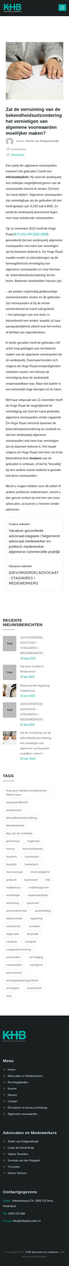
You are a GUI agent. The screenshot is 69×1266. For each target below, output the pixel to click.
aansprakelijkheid (17, 802)
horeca (10, 848)
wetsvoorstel (14, 972)
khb (47, 879)
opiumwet (33, 903)
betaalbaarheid (15, 825)
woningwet (12, 988)
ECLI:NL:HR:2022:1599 (31, 234)
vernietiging (36, 957)
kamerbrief (31, 879)
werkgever (36, 964)
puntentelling (42, 910)
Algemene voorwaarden (22, 1114)
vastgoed (30, 941)
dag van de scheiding (19, 833)
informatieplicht (39, 871)
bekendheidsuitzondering (21, 817)
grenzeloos (13, 841)
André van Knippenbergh (23, 1141)
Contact (12, 1101)
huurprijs (11, 864)
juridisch (11, 879)
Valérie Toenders (18, 1154)
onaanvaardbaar (38, 895)
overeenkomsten (16, 910)
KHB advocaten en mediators (42, 1252)
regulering (36, 918)
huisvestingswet (32, 848)
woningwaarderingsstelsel (22, 980)
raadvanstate (14, 918)
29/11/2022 (18, 154)
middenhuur (13, 887)
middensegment (39, 887)
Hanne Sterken (17, 1173)
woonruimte (34, 988)
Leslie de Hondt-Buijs (21, 1147)
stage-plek (12, 933)
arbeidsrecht (13, 810)
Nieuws (12, 1095)
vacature (11, 941)
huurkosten (32, 856)
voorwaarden (14, 964)
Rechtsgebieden (18, 1082)
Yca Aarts (14, 1166)
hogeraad (33, 841)
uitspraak (32, 933)
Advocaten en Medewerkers (25, 1076)
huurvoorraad (14, 871)
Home (11, 1069)
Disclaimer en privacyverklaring (27, 1107)
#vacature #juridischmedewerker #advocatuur (26, 792)
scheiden (34, 926)
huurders (11, 856)
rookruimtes (13, 926)
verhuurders (13, 957)
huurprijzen (31, 864)
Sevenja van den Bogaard (24, 1160)
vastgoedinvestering (18, 949)
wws (9, 995)
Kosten (12, 1088)
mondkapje (13, 895)
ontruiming (12, 903)
